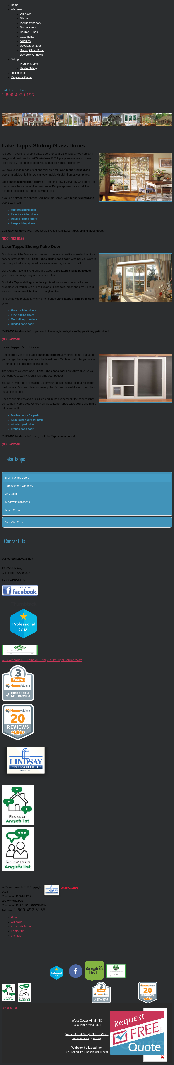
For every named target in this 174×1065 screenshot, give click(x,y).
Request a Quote (21, 77)
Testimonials (18, 72)
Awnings (25, 41)
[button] (169, 522)
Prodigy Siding (29, 63)
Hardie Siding (28, 68)
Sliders (24, 18)
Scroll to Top (10, 1007)
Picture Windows (30, 23)
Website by (87, 1047)
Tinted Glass (12, 510)
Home (14, 5)
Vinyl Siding (12, 494)
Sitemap (97, 1038)
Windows (25, 14)
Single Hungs (28, 27)
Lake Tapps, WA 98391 (87, 1025)
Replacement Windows (19, 485)
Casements (27, 36)
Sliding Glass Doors (32, 50)
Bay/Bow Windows (31, 54)
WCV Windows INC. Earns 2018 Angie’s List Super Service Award (42, 660)
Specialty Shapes (30, 45)
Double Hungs (29, 32)
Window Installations (17, 502)
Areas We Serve (14, 522)
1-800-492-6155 (18, 94)
